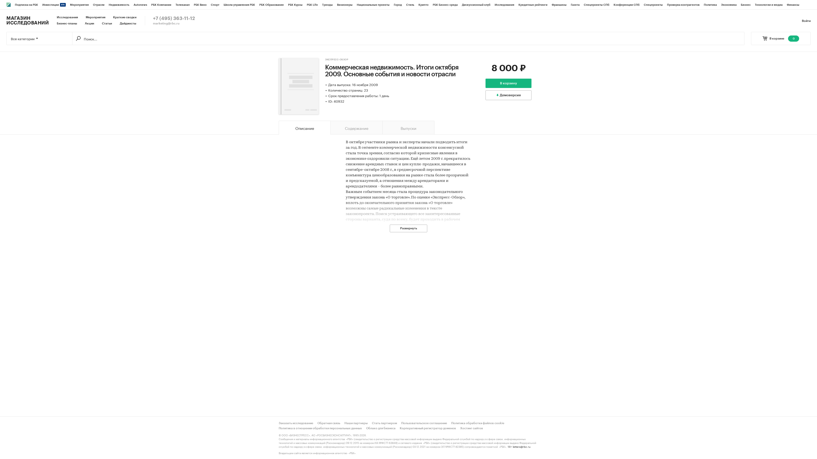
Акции (89, 23)
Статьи (107, 23)
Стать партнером (384, 423)
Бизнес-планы (67, 23)
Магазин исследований (27, 20)
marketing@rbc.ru (166, 23)
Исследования (67, 17)
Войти (806, 21)
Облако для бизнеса (381, 428)
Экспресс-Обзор (336, 59)
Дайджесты (128, 23)
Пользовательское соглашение (424, 423)
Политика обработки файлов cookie (477, 423)
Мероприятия (95, 17)
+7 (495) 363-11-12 (174, 18)
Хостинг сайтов (471, 428)
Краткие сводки (124, 17)
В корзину (508, 83)
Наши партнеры (356, 423)
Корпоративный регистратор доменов (428, 428)
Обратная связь (328, 423)
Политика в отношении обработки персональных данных (320, 428)
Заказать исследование (296, 423)
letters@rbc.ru (521, 446)
